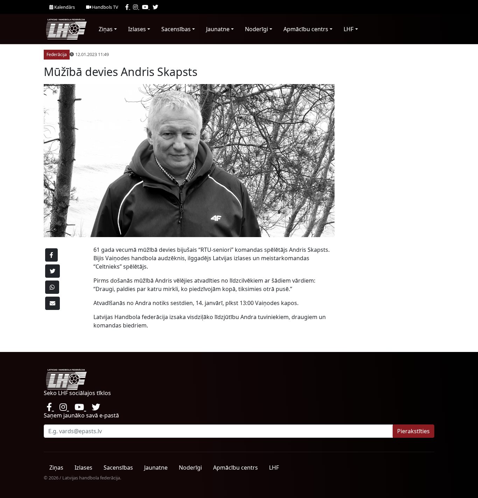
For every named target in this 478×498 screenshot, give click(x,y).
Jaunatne (218, 29)
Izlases (137, 29)
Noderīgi (256, 29)
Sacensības (176, 29)
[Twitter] (155, 7)
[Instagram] (136, 7)
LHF (348, 29)
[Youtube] (146, 7)
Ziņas (106, 29)
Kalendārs (64, 7)
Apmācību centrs (305, 29)
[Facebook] (127, 7)
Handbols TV (104, 7)
